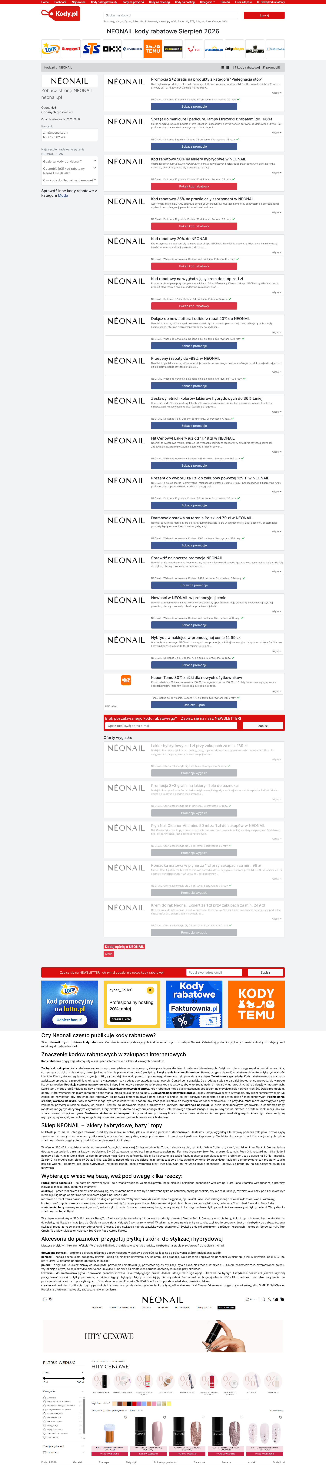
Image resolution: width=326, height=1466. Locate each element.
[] (246, 67)
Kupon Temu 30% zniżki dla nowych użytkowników (196, 677)
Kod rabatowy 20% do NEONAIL (179, 239)
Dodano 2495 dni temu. (201, 578)
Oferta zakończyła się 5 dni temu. (182, 766)
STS (192, 21)
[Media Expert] (173, 48)
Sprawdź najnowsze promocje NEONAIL (187, 557)
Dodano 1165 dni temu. (201, 338)
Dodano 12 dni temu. (199, 179)
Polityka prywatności (165, 1462)
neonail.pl (51, 97)
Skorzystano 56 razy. (216, 845)
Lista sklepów (243, 2)
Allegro (200, 21)
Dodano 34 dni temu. (195, 299)
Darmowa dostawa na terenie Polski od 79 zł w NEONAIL (201, 518)
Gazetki (225, 2)
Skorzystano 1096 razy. (228, 378)
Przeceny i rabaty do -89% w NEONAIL (185, 358)
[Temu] (152, 48)
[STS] (91, 48)
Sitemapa (103, 1462)
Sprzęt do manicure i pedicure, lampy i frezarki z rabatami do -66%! (211, 119)
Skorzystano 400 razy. (227, 618)
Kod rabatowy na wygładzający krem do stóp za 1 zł (197, 278)
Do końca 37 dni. (173, 299)
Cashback (60, 2)
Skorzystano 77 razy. (219, 418)
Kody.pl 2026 (49, 1462)
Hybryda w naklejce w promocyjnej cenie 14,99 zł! (196, 637)
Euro (208, 21)
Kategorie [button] (206, 2)
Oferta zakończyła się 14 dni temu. (183, 805)
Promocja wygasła (194, 773)
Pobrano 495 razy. (224, 259)
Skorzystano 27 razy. (214, 766)
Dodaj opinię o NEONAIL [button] (124, 947)
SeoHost (152, 21)
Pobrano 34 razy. (218, 299)
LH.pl (143, 21)
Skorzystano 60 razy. (218, 657)
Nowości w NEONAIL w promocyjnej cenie (188, 597)
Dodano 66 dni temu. (194, 418)
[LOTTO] (50, 48)
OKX (224, 21)
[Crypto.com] (132, 48)
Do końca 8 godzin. (174, 139)
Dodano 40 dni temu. (199, 99)
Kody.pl (49, 67)
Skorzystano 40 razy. (216, 925)
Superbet (183, 21)
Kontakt (252, 1462)
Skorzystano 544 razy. (229, 578)
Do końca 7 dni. (172, 418)
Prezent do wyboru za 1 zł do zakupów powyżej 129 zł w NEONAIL (210, 478)
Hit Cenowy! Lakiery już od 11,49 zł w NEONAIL (193, 438)
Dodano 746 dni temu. (200, 259)
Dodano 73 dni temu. (194, 657)
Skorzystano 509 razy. (228, 338)
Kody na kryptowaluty (104, 2)
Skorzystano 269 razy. (228, 458)
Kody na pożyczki (133, 2)
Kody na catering (159, 2)
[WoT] (254, 48)
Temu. (154, 697)
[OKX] (112, 48)
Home (45, 2)
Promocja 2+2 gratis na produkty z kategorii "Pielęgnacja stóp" (206, 79)
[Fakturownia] (275, 48)
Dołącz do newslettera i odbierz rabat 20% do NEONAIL (200, 318)
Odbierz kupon (194, 705)
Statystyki (131, 1462)
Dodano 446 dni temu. (201, 458)
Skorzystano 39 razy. (216, 885)
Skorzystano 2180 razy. (222, 697)
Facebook (199, 1462)
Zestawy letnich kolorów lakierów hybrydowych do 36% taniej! (207, 398)
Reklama (226, 1462)
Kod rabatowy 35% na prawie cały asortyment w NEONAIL (203, 199)
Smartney (109, 21)
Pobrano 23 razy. (221, 179)
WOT (173, 21)
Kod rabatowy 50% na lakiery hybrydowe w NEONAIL (198, 159)
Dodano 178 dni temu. (196, 697)
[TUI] (193, 48)
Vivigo (119, 21)
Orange (216, 21)
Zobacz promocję (194, 106)
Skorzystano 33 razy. (223, 139)
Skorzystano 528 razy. (228, 538)
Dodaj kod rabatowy (273, 2)
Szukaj (264, 15)
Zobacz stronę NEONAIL (67, 90)
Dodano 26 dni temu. (198, 139)
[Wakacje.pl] (214, 48)
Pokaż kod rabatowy (194, 186)
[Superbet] (71, 48)
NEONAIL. (157, 99)
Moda (63, 195)
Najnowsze (78, 2)
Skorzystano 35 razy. (224, 498)
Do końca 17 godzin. (175, 99)
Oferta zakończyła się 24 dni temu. (183, 845)
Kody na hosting (185, 2)
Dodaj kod (279, 1462)
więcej (276, 92)
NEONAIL (65, 67)
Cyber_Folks (131, 21)
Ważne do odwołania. (175, 259)
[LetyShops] (234, 48)
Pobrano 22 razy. (221, 219)
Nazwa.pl (164, 21)
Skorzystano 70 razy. (224, 99)
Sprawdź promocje (194, 585)
